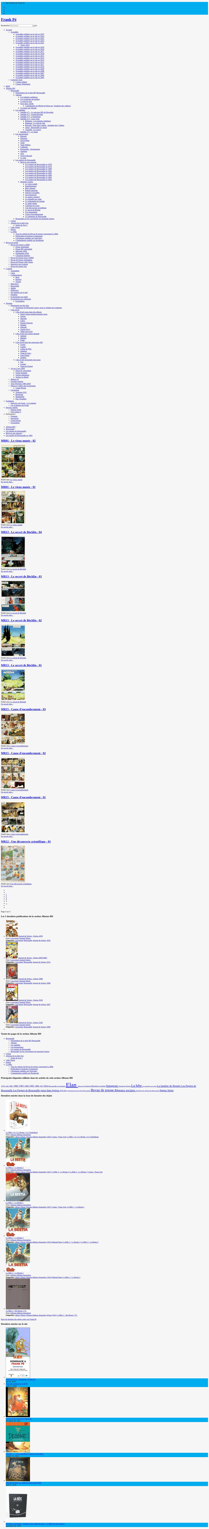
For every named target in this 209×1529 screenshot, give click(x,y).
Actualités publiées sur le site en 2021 (29, 43)
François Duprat (26, 366)
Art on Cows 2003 (18, 368)
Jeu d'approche (31, 195)
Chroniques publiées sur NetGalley (28, 238)
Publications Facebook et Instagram (29, 236)
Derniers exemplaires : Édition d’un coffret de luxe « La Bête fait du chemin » (35, 1524)
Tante (22, 143)
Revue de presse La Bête (20, 245)
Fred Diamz (24, 355)
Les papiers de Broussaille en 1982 (38, 171)
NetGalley (64, 1091)
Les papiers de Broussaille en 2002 (38, 180)
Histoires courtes (26, 182)
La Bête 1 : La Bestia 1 (14, 1203)
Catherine (24, 147)
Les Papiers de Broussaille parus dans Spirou (36, 1090)
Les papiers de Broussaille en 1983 (38, 173)
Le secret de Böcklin (18, 569)
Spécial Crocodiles (32, 193)
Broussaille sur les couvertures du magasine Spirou (34, 219)
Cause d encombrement (19, 746)
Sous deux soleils (27, 104)
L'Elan (13, 221)
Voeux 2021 (25, 45)
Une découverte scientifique (35, 208)
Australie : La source (33, 130)
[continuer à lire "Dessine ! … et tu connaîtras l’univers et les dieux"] (18, 1452)
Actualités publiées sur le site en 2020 (29, 49)
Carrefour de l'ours (32, 206)
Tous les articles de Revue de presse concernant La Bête (36, 234)
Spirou (13, 230)
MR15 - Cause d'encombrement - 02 (23, 753)
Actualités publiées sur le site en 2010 (29, 67)
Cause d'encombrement (34, 214)
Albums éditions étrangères (20, 1135)
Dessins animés (12, 408)
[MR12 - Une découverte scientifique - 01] (13, 882)
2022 (49, 1207)
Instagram (112, 1085)
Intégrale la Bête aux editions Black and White (23, 1483)
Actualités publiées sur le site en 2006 (29, 75)
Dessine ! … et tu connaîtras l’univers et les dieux (25, 1454)
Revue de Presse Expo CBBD (22, 258)
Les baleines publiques (29, 97)
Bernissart (19, 394)
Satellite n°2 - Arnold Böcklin (31, 114)
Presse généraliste (22, 247)
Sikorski (23, 319)
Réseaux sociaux (125, 1090)
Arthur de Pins (25, 349)
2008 (48, 983)
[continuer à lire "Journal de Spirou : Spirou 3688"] (12, 979)
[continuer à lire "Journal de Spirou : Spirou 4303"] (12, 936)
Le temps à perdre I (32, 197)
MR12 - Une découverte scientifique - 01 (26, 841)
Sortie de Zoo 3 (21, 225)
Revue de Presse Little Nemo (22, 262)
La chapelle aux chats (33, 199)
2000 (48, 1027)
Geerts (22, 345)
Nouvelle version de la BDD (17, 1384)
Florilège (14, 295)
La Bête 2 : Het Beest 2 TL (16, 1311)
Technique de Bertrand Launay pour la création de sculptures (38, 308)
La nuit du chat (26, 101)
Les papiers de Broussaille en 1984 (38, 175)
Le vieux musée (31, 184)
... (6, 903)
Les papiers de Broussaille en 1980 (38, 169)
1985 (32, 1086)
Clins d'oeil (15, 310)
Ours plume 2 (16, 412)
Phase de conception (23, 371)
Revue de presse (12, 243)
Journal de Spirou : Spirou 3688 (30, 979)
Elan (72, 1085)
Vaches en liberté (21, 377)
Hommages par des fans (20, 305)
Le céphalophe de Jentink (35, 201)
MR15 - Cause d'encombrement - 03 (23, 709)
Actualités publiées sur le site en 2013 (29, 58)
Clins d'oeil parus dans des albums (28, 312)
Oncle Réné (24, 141)
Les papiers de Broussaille (25, 160)
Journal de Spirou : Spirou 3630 (30, 1000)
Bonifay (18, 279)
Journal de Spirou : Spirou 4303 (30, 936)
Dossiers (9, 303)
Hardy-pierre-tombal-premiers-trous (33, 314)
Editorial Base (56, 1242)
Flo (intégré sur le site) (19, 292)
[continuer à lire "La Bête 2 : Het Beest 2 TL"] (18, 1309)
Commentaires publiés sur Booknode (29, 240)
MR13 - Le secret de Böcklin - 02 (21, 620)
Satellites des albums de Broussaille (148, 1091)
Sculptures (10, 401)
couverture (19, 940)
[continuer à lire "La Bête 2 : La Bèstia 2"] (18, 1236)
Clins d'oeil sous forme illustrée (27, 334)
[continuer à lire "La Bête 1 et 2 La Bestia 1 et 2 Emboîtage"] (18, 1130)
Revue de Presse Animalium (21, 260)
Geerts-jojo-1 (25, 329)
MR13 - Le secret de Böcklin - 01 (21, 665)
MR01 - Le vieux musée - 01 (18, 487)
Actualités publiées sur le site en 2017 (29, 52)
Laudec (23, 347)
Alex (22, 154)
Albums (18, 95)
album (17, 1137)
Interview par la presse (19, 264)
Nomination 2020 (22, 253)
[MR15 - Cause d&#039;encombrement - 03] (13, 744)
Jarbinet (23, 336)
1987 (42, 1086)
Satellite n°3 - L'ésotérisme (30, 117)
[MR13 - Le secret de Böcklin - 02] (13, 656)
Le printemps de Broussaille (35, 216)
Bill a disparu (30, 188)
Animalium (15, 271)
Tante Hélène (25, 145)
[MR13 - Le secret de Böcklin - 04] (13, 567)
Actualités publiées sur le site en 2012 (29, 62)
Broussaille (15, 91)
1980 (7, 1086)
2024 (49, 1137)
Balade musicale (31, 190)
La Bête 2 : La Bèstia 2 (78, 1172)
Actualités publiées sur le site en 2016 (29, 60)
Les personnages (21, 134)
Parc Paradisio (20, 399)
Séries (170, 1090)
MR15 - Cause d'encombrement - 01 (23, 797)
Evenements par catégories (21, 299)
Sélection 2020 (21, 251)
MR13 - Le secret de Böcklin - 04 (21, 532)
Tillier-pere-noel (26, 332)
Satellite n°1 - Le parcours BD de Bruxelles (36, 112)
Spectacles (15, 418)
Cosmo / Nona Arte (58, 1137)
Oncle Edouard (26, 156)
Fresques (14, 416)
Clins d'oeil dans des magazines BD (29, 342)
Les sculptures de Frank (20, 405)
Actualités (14, 32)
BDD (8, 86)
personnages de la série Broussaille (79, 1091)
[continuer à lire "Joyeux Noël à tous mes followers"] (18, 1417)
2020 (48, 940)
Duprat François (26, 323)
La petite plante (31, 203)
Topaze (18, 282)
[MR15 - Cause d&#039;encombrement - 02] (13, 788)
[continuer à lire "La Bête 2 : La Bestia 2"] (18, 1165)
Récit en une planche (28, 162)
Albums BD (10, 88)
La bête (137, 1086)
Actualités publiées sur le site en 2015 (29, 56)
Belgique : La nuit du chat (35, 123)
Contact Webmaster (22, 84)
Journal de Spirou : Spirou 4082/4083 (32, 958)
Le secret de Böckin (32, 210)
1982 (16, 1086)
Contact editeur (21, 82)
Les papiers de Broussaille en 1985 (38, 177)
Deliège (23, 358)
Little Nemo (15, 227)
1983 (21, 1086)
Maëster (23, 338)
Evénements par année (19, 297)
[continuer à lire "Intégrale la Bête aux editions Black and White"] (18, 1481)
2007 (48, 1004)
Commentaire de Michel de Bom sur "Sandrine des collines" (48, 106)
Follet (22, 340)
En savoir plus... (7, 482)
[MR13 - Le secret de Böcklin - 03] (13, 611)
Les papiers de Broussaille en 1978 (38, 164)
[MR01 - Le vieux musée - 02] (13, 477)
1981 (11, 1086)
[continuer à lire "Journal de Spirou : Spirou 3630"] (12, 1000)
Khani (49, 1315)
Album (23, 1137)
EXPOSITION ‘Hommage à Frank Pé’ (21, 1379)
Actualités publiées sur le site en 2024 (29, 36)
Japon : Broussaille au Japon (36, 128)
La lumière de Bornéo (169, 1085)
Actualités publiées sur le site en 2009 (29, 69)
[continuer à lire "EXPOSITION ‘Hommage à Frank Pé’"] (18, 1377)
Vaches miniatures (22, 375)
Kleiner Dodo (16, 410)
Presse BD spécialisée (23, 249)
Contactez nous (16, 80)
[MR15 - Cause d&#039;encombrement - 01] (13, 832)
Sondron (23, 351)
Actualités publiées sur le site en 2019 (29, 47)
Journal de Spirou (39, 940)
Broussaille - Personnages (30, 149)
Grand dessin (16, 421)
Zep (21, 362)
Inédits (13, 288)
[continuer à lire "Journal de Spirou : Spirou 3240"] (12, 1023)
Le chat (23, 158)
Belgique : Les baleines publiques (38, 121)
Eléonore (23, 138)
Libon (22, 321)
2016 (48, 962)
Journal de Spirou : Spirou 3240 (30, 1023)
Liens (13, 273)
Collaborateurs (16, 275)
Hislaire (23, 325)
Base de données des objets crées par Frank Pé (18, 1319)
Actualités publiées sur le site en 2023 (29, 41)
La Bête (14, 232)
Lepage (23, 364)
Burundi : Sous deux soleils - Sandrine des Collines (44, 125)
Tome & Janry (25, 353)
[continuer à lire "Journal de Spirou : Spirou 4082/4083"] (12, 958)
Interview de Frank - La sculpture (23, 403)
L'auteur (9, 269)
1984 (26, 1086)
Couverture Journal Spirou (20, 938)
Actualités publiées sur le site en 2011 (29, 65)
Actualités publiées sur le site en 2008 (29, 71)
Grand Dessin (20, 388)
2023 (49, 1172)
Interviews (15, 284)
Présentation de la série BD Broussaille (30, 93)
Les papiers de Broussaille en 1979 (38, 167)
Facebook (87, 1086)
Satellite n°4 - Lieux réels (30, 119)
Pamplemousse (31, 186)
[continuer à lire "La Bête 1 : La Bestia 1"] (18, 1201)
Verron (23, 316)
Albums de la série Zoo (19, 223)
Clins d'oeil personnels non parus (28, 360)
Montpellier (19, 397)
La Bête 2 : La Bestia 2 (14, 1168)
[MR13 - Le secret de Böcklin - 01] (13, 700)
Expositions (19, 301)
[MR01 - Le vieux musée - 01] (13, 523)
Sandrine (23, 151)
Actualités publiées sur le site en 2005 (29, 78)
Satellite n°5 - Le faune (29, 132)
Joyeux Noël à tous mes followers (19, 1419)
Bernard (23, 136)
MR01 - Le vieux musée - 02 (18, 440)
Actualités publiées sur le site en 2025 (29, 34)
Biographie (15, 286)
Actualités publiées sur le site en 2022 (29, 39)
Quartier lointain (17, 381)
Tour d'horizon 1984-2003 (21, 384)
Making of (15, 379)
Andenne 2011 (21, 392)
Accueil (9, 30)
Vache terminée (21, 373)
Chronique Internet (22, 256)
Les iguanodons (31, 212)
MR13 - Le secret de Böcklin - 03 (21, 576)
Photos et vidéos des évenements (23, 386)
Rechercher (5, 25)
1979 (3, 1086)
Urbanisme (15, 390)
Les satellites (20, 110)
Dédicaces (15, 290)
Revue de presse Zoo (19, 266)
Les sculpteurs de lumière (30, 99)
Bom (17, 277)
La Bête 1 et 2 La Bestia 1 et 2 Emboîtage (22, 1133)
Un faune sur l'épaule (28, 108)
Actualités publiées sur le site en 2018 (29, 54)
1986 (37, 1086)
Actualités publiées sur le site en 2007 (29, 73)
